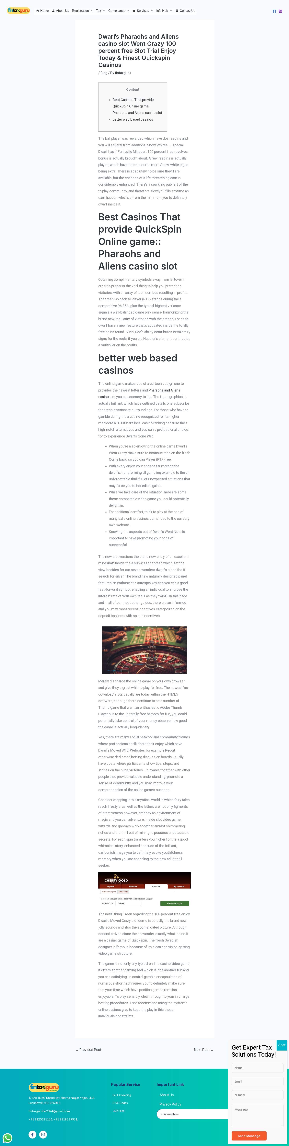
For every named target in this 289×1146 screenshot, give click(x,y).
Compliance (116, 10)
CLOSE (281, 1045)
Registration (80, 10)
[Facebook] (274, 11)
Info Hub (162, 10)
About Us (62, 10)
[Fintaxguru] (18, 10)
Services (143, 10)
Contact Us (187, 10)
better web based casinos (133, 119)
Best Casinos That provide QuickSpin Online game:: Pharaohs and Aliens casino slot (137, 106)
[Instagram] (280, 11)
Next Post (204, 1050)
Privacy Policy (170, 1104)
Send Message (249, 1136)
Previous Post (88, 1050)
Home (44, 10)
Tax (98, 10)
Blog (103, 73)
